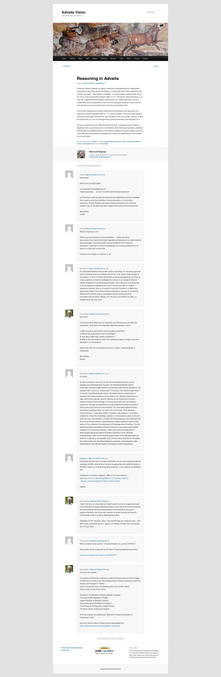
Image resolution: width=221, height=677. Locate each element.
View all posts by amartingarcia (100, 157)
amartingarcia (100, 83)
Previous (65, 66)
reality (124, 141)
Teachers (104, 58)
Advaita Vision (73, 12)
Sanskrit (113, 58)
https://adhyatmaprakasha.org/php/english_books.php (100, 625)
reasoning (130, 141)
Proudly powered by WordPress (110, 669)
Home (64, 58)
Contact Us (65, 650)
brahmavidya (108, 141)
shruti (79, 144)
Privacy (136, 58)
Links (121, 58)
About (129, 58)
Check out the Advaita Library (72, 648)
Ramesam (83, 458)
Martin (94, 141)
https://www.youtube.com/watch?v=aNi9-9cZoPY (98, 555)
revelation (137, 141)
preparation (117, 141)
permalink (105, 144)
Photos (145, 58)
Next (156, 66)
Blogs (80, 58)
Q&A (87, 58)
